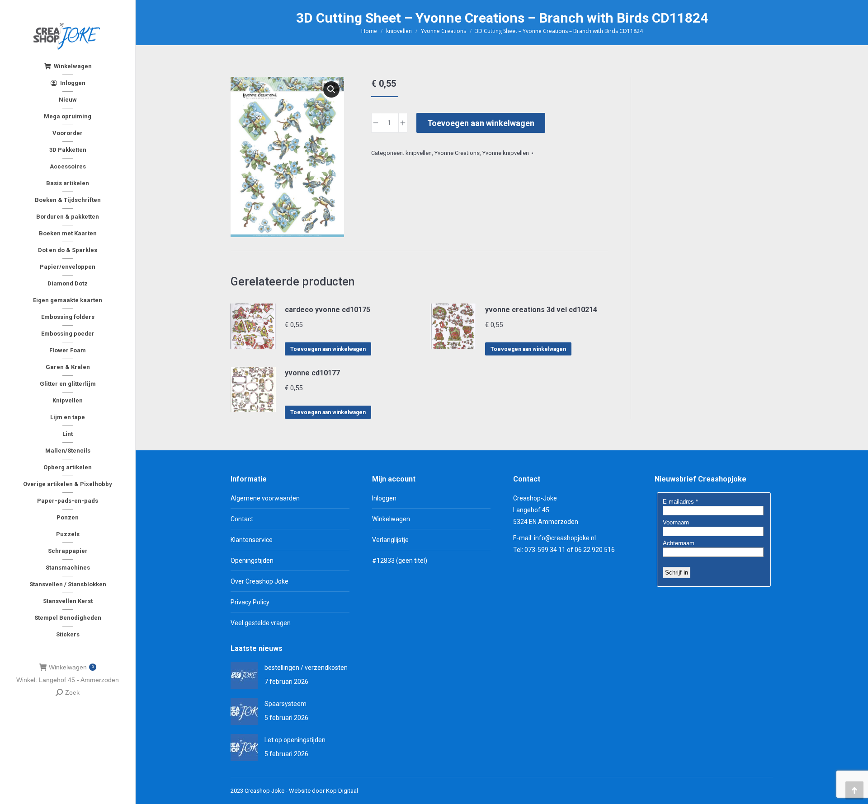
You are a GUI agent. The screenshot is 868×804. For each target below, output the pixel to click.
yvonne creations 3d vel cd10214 (541, 309)
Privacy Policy (250, 602)
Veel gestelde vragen (261, 622)
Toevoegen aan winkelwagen (480, 123)
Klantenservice (252, 539)
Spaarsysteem (285, 703)
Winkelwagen (71, 667)
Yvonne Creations (457, 153)
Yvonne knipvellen (505, 153)
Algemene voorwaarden (265, 498)
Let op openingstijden (295, 739)
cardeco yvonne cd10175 (327, 309)
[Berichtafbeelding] (244, 675)
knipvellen (419, 153)
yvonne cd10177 (312, 373)
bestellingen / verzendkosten (306, 667)
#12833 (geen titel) (399, 560)
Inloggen (384, 498)
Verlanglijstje (390, 539)
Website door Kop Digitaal (323, 790)
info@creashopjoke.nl (565, 538)
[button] (331, 89)
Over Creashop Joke (259, 581)
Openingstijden (252, 560)
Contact (242, 519)
